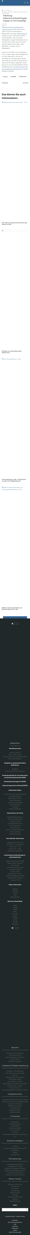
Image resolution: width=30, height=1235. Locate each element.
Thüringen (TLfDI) (15, 880)
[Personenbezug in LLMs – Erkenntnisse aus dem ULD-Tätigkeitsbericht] (15, 417)
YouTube (15, 922)
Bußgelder (15, 769)
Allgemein (4, 25)
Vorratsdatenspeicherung (15, 1197)
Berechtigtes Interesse (15, 798)
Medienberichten (22, 33)
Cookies (15, 888)
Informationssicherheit (15, 1128)
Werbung (15, 1199)
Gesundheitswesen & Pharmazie (15, 1057)
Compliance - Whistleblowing (15, 1071)
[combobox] (13, 1209)
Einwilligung (15, 807)
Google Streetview (19, 67)
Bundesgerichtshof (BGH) (15, 1166)
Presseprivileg (15, 1190)
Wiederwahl (22, 76)
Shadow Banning (15, 1192)
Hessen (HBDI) (15, 871)
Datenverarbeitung (15, 804)
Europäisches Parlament (15, 1106)
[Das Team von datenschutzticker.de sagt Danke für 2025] (15, 160)
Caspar (5, 76)
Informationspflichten (15, 809)
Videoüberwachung (15, 834)
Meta (15, 911)
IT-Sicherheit (15, 1116)
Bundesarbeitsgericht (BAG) (15, 1164)
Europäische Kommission (15, 1104)
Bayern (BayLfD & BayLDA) (15, 863)
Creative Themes (20, 1216)
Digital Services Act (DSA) (15, 1086)
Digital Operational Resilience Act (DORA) (15, 1083)
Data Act (15, 1075)
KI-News (15, 1152)
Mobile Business (15, 827)
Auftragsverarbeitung (15, 796)
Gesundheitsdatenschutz (15, 823)
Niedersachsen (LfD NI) (15, 874)
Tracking (15, 893)
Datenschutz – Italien (15, 849)
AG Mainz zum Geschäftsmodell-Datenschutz (12, 351)
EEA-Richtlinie (15, 1186)
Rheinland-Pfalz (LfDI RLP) (15, 878)
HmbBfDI (13, 76)
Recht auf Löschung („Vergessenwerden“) (15, 756)
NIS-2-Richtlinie (15, 1130)
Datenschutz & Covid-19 (15, 1184)
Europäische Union (15, 1094)
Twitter (15, 920)
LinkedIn (15, 909)
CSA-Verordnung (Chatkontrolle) (15, 1073)
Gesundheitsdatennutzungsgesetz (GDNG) (15, 1090)
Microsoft (15, 913)
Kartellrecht (15, 1188)
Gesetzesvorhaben (15, 1112)
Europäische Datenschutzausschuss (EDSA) (15, 1099)
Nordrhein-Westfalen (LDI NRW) (15, 876)
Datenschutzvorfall (15, 821)
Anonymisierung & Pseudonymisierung (15, 794)
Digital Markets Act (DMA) (15, 1081)
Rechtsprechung (15, 1159)
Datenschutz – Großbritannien (15, 844)
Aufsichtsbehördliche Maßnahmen (15, 771)
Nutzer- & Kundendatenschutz (15, 829)
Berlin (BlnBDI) (15, 865)
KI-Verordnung (15, 1154)
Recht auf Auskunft (15, 752)
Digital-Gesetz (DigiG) (15, 1079)
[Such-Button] (26, 1209)
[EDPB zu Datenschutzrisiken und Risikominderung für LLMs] (15, 545)
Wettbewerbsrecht (15, 1201)
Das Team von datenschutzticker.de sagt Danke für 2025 (14, 223)
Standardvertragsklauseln (15, 851)
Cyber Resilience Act (15, 1124)
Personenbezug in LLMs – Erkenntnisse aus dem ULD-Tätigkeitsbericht (14, 480)
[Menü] (27, 2)
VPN (15, 895)
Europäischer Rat (15, 1108)
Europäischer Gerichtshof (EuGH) (15, 1175)
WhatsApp (15, 924)
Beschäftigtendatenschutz (15, 817)
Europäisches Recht (15, 1110)
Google (15, 907)
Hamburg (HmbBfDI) (15, 869)
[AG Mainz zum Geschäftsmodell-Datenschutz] (15, 289)
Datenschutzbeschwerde (15, 819)
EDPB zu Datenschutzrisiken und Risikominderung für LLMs (12, 608)
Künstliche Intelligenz (15, 1141)
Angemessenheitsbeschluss (15, 842)
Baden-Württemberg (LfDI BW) (15, 861)
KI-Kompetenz (15, 1150)
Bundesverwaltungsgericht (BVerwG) (15, 1170)
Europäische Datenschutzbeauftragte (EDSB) (15, 1101)
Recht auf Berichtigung (15, 754)
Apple (15, 905)
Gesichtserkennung (15, 825)
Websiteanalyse (15, 897)
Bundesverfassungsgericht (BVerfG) (15, 1168)
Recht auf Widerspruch (15, 758)
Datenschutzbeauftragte (15, 802)
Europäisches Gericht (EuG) (15, 1172)
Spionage (15, 1195)
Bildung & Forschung (15, 1055)
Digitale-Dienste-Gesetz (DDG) (15, 1077)
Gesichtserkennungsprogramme (11, 69)
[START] (2, 10)
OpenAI (15, 916)
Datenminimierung (15, 800)
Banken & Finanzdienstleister (15, 1053)
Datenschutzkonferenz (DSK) (15, 867)
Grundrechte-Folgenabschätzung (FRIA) (15, 1148)
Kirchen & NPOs (15, 1059)
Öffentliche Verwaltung (15, 1061)
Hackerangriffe (15, 1126)
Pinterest (15, 918)
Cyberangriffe (15, 1122)
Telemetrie (15, 891)
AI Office (15, 1146)
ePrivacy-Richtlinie (15, 1088)
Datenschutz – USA (15, 846)
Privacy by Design (15, 831)
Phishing (15, 1132)
